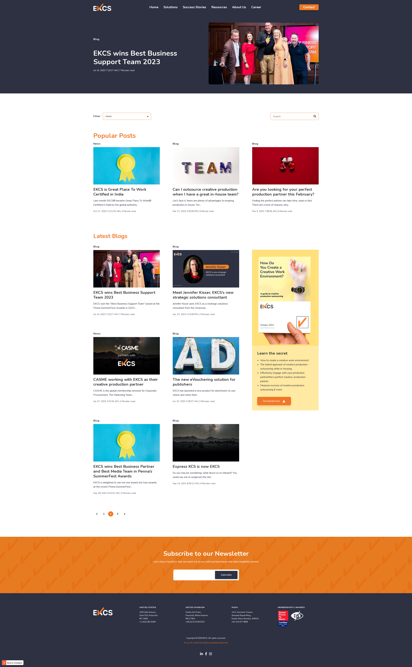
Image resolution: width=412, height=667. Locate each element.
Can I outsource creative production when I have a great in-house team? (206, 192)
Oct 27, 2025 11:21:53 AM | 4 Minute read (114, 211)
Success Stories (194, 7)
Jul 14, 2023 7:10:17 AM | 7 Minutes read (114, 70)
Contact (309, 7)
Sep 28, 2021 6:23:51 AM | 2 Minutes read (114, 493)
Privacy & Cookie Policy (194, 642)
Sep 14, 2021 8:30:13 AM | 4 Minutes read (194, 483)
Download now (272, 401)
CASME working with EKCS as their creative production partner (125, 382)
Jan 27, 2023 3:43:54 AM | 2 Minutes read (114, 401)
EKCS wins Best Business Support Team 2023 (135, 57)
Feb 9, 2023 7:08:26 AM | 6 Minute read (272, 211)
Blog (96, 39)
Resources (219, 7)
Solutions (171, 7)
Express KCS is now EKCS (196, 466)
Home (153, 7)
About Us (239, 7)
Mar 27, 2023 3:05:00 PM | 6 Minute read (193, 211)
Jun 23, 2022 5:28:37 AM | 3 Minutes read (194, 401)
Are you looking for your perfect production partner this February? (283, 192)
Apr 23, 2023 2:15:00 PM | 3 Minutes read (194, 314)
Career (256, 7)
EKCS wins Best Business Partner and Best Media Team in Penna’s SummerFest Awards (123, 471)
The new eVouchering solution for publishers (204, 382)
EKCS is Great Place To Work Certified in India (119, 192)
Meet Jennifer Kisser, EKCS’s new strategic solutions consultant (203, 295)
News (97, 144)
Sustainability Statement (217, 642)
